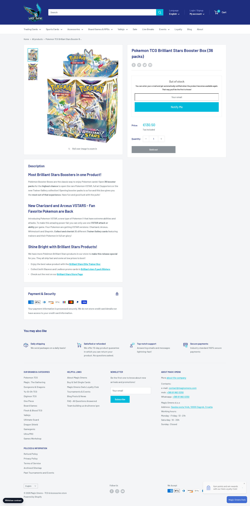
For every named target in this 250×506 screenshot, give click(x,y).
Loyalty (178, 29)
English (28, 486)
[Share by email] (150, 65)
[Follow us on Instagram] (117, 491)
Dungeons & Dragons (34, 387)
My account (196, 13)
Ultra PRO (28, 433)
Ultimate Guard (31, 419)
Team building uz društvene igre (83, 405)
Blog (189, 29)
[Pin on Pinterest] (139, 65)
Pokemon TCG (31, 377)
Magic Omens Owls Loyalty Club (83, 387)
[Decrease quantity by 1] (146, 139)
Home (26, 39)
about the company (176, 377)
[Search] (159, 12)
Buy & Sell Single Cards (78, 382)
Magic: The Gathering (34, 382)
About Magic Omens (77, 377)
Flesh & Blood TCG (33, 410)
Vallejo (121, 29)
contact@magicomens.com (182, 388)
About (200, 29)
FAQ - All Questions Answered (82, 401)
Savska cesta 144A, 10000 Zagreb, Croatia (192, 407)
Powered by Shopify (33, 497)
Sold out (153, 149)
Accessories (73, 29)
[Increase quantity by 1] (161, 139)
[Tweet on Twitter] (145, 65)
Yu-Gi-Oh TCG (30, 391)
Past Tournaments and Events (39, 472)
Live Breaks (148, 29)
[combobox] (102, 12)
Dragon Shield (31, 424)
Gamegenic (29, 429)
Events (162, 29)
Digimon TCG (30, 396)
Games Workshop (32, 438)
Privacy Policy (31, 458)
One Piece (29, 401)
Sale (135, 29)
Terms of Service (32, 463)
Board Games (30, 405)
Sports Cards (52, 29)
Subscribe (120, 399)
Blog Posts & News (76, 396)
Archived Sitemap (33, 467)
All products (37, 39)
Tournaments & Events (78, 391)
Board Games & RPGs (99, 29)
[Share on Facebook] (134, 65)
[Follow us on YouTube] (123, 491)
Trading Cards (31, 29)
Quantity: (136, 138)
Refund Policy (31, 453)
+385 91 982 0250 (175, 392)
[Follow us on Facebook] (112, 491)
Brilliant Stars (64, 274)
